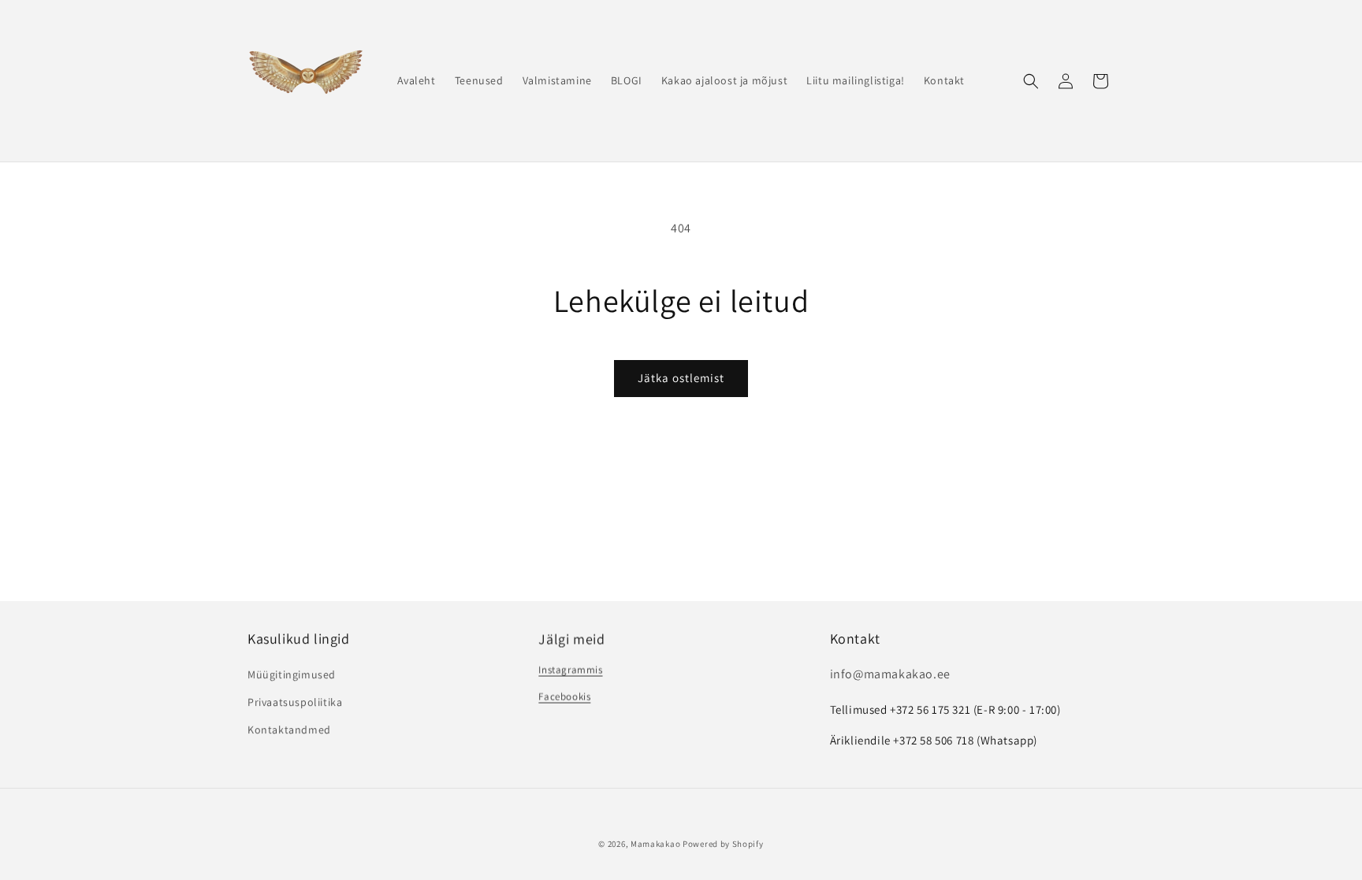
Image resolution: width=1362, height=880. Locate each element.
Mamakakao (655, 843)
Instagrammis (570, 669)
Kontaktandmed (289, 729)
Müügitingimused (291, 674)
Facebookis (564, 696)
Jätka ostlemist (681, 377)
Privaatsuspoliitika (294, 702)
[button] (1031, 81)
